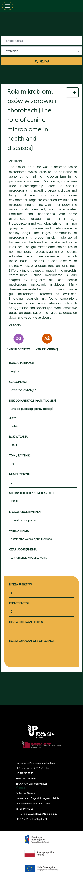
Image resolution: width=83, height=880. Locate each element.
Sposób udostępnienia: (25, 512)
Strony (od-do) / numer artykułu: (33, 493)
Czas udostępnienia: (23, 549)
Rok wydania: (19, 436)
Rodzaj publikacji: (22, 362)
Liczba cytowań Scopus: (26, 622)
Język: (13, 417)
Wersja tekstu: (20, 530)
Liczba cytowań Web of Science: (32, 640)
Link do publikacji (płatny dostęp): (33, 400)
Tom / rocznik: (20, 455)
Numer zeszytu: (20, 474)
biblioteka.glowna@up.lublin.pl (40, 813)
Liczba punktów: (20, 584)
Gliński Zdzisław (18, 349)
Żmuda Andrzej (47, 349)
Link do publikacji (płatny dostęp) (32, 409)
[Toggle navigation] (7, 6)
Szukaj (44, 61)
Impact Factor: (19, 603)
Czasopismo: (18, 381)
